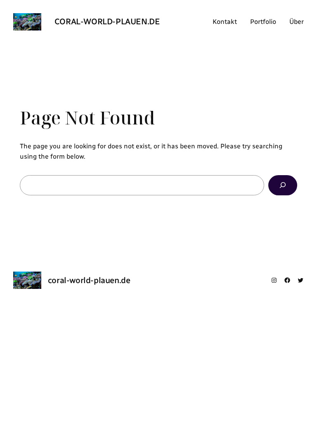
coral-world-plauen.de (107, 21)
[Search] (282, 185)
